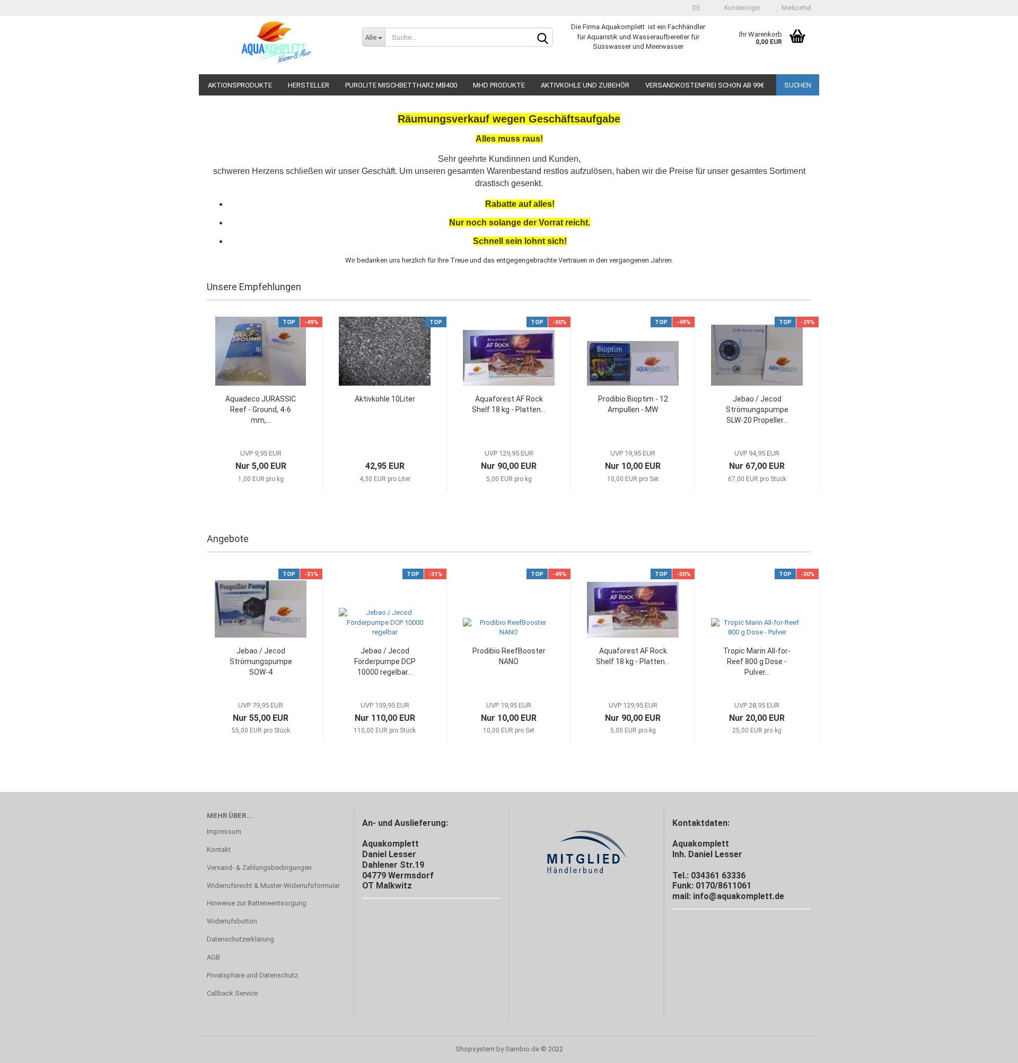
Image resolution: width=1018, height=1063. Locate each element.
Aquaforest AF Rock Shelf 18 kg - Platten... (509, 404)
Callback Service (232, 993)
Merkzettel (794, 8)
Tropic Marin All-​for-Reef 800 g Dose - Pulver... (757, 661)
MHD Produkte (499, 85)
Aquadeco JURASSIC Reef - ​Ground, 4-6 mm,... (260, 409)
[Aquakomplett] (276, 45)
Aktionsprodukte (240, 85)
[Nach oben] (989, 1047)
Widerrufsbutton (232, 921)
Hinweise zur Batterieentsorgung (256, 903)
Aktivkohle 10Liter (385, 399)
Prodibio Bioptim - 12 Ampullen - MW (633, 404)
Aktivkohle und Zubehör (585, 85)
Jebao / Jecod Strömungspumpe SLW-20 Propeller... (757, 409)
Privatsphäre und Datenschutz (252, 975)
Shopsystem (475, 1049)
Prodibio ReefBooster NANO (509, 656)
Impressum (224, 831)
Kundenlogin (740, 8)
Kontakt (219, 849)
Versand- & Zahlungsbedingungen (259, 868)
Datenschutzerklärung (240, 939)
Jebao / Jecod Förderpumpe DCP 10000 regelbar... (385, 661)
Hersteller (308, 85)
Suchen (797, 85)
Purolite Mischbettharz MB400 (401, 85)
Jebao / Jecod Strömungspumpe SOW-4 (261, 661)
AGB (213, 957)
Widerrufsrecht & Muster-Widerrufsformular (273, 886)
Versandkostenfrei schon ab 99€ (704, 85)
